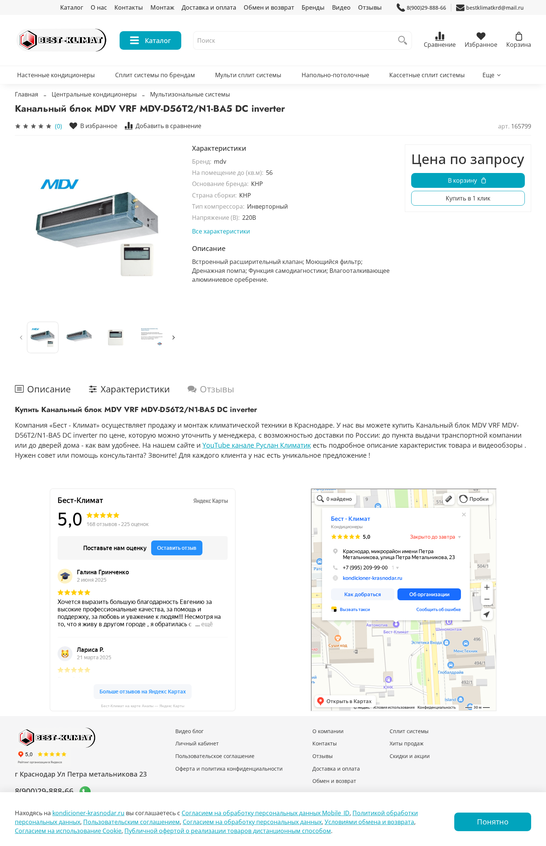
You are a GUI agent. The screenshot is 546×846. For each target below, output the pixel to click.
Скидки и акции (410, 756)
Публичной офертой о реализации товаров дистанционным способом (227, 831)
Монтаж (162, 7)
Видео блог (189, 731)
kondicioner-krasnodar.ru (88, 813)
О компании (328, 731)
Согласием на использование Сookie (68, 831)
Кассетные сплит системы (427, 75)
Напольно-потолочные (335, 75)
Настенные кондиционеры (56, 75)
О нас (99, 7)
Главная (26, 94)
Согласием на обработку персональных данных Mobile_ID (266, 813)
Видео (341, 7)
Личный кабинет (197, 743)
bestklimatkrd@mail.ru (495, 7)
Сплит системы (409, 731)
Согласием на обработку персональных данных (252, 822)
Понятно (492, 822)
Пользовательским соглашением (131, 822)
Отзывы (370, 7)
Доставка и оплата (209, 7)
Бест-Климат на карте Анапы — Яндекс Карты (142, 706)
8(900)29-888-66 (426, 7)
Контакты (128, 7)
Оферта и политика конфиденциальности (229, 768)
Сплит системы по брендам (155, 75)
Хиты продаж (406, 743)
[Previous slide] (27, 227)
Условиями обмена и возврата (369, 822)
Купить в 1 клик (468, 198)
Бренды (313, 7)
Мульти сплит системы (248, 75)
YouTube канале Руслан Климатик (256, 445)
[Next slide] (168, 227)
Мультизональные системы (190, 94)
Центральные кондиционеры (94, 94)
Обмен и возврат (269, 7)
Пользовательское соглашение (214, 756)
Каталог (71, 7)
